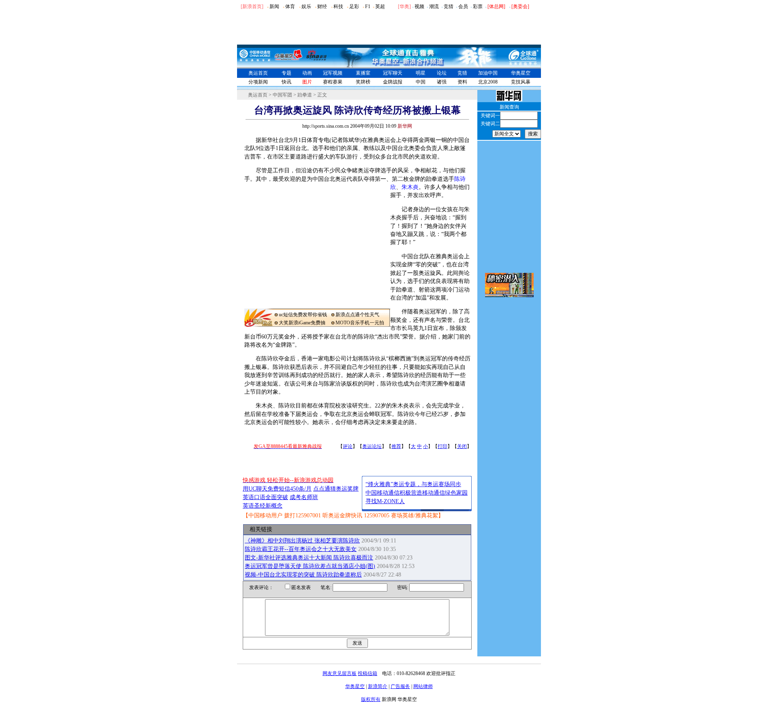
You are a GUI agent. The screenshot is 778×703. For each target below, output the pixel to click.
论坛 (442, 73)
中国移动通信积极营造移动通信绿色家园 (416, 493)
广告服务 (400, 686)
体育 (290, 6)
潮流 (434, 6)
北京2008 (488, 82)
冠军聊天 (392, 73)
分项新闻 (258, 82)
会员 (463, 6)
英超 (380, 6)
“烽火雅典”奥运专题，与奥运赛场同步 (413, 484)
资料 (462, 82)
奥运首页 (258, 73)
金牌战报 (392, 82)
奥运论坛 (372, 446)
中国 (420, 82)
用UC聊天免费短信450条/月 (277, 489)
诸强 (442, 82)
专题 (286, 73)
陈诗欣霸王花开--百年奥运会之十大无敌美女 (301, 549)
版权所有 (370, 699)
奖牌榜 (363, 82)
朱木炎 (410, 187)
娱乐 (306, 6)
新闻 (274, 6)
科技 (338, 6)
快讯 (286, 82)
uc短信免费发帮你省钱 (303, 314)
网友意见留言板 (340, 673)
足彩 (354, 6)
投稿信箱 (367, 673)
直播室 (363, 73)
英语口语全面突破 (265, 497)
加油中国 (488, 73)
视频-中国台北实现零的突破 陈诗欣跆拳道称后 (303, 575)
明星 (420, 73)
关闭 (462, 446)
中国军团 (282, 95)
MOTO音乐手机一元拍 (360, 323)
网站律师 (423, 686)
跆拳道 (304, 95)
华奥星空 (520, 73)
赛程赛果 (332, 82)
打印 (442, 446)
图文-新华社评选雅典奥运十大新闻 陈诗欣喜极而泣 (309, 558)
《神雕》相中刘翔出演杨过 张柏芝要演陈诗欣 (302, 541)
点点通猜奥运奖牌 (336, 489)
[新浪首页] (252, 6)
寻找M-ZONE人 (385, 501)
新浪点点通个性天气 (357, 314)
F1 (367, 6)
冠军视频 (332, 73)
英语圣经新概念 (262, 506)
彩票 (478, 6)
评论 (348, 446)
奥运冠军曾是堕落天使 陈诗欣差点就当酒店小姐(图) (310, 566)
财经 (322, 6)
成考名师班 (304, 497)
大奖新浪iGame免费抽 (302, 323)
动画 (307, 73)
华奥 (404, 6)
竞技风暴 (520, 82)
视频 (419, 6)
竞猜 (448, 6)
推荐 (396, 446)
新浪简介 (377, 686)
